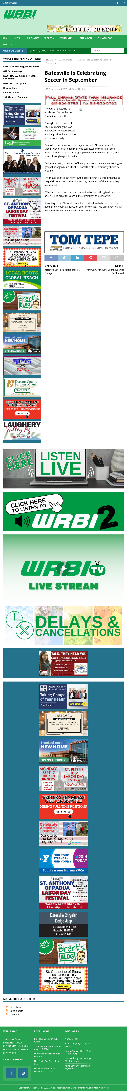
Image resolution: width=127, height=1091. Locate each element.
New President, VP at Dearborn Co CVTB (44, 1070)
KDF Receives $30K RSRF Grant (46, 1040)
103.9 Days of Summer (15, 97)
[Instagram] (124, 3)
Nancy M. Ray (71, 1038)
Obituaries (33, 38)
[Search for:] (107, 50)
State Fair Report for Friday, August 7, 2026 (48, 1048)
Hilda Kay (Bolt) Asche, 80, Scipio (77, 1045)
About (6, 44)
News (17, 38)
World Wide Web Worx (97, 1087)
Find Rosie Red (11, 92)
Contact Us (23, 1045)
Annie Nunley (78, 89)
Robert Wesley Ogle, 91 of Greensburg (78, 1052)
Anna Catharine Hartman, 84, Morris (77, 1067)
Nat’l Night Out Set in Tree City (47, 1062)
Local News (16, 1007)
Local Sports (16, 1010)
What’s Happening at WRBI (22, 58)
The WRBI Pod (105, 38)
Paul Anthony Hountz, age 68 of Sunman (78, 1060)
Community (65, 38)
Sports (48, 38)
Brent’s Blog (10, 87)
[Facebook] (118, 3)
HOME (5, 38)
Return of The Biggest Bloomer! (21, 66)
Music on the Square (14, 83)
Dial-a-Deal (86, 38)
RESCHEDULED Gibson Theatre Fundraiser (20, 77)
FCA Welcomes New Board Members (47, 1055)
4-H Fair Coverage (12, 71)
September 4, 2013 (58, 89)
